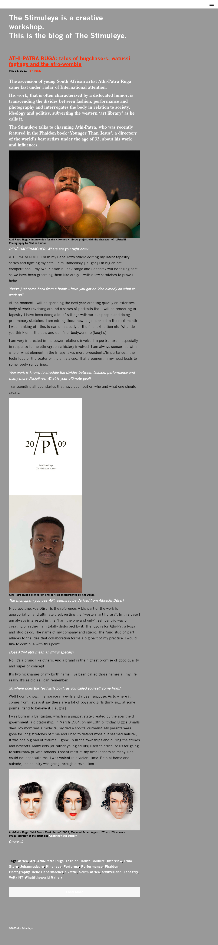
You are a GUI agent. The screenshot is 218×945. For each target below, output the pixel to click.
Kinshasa (53, 866)
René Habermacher (47, 872)
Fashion (72, 861)
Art (32, 861)
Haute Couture (93, 861)
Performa (71, 866)
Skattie (71, 872)
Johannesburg (32, 866)
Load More (74, 892)
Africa (23, 861)
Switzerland (112, 872)
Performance (92, 866)
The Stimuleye (34, 17)
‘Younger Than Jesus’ (90, 132)
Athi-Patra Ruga (50, 861)
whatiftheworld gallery (63, 835)
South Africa (89, 872)
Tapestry (131, 872)
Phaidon (111, 866)
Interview (114, 861)
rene (37, 70)
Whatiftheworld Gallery (44, 877)
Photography (19, 872)
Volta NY (16, 877)
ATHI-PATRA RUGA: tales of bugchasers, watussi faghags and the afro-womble (69, 61)
